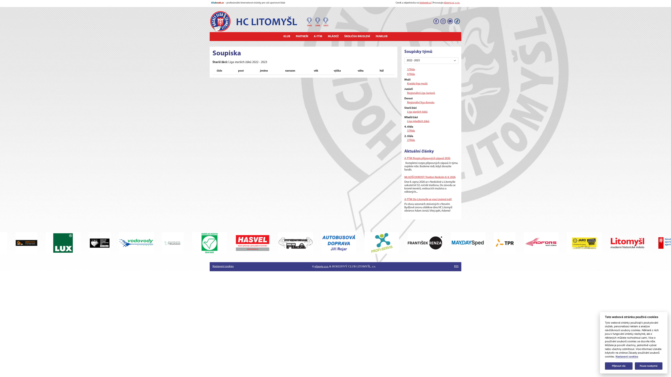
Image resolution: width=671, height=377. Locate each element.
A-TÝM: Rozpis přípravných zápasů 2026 (427, 158)
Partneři (302, 36)
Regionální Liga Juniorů (421, 93)
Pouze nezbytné (649, 365)
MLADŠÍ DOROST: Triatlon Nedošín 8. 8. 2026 (430, 177)
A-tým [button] (318, 36)
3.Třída (411, 69)
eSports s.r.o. (322, 266)
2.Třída (411, 140)
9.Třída (411, 74)
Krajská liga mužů (417, 83)
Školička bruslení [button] (357, 36)
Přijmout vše (619, 365)
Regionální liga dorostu (420, 102)
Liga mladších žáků (418, 121)
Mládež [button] (333, 36)
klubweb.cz (425, 3)
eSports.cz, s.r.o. (451, 3)
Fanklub (382, 36)
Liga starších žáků (417, 112)
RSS (456, 266)
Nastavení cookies (223, 266)
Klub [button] (286, 36)
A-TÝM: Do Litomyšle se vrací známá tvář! (428, 199)
